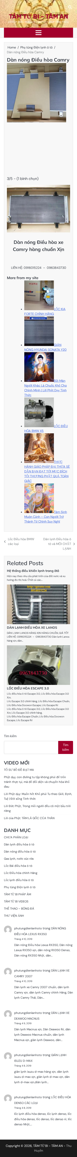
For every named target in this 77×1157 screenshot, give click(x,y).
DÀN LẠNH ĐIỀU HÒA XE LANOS (32, 627)
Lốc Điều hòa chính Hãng (20, 873)
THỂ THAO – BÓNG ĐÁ (19, 909)
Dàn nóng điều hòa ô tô (20, 852)
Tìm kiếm (10, 736)
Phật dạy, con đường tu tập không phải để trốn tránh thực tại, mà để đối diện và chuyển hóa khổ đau (36, 782)
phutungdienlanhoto (28, 928)
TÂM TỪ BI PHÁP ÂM (17, 894)
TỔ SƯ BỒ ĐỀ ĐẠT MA (19, 770)
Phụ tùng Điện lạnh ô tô (20, 887)
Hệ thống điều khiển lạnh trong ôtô (33, 571)
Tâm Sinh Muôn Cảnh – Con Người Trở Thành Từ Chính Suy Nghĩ (45, 517)
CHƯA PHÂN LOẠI (16, 837)
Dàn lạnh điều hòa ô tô (19, 844)
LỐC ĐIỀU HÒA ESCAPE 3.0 (28, 688)
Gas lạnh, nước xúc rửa (19, 859)
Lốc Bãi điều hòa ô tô (18, 866)
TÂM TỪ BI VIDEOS (16, 901)
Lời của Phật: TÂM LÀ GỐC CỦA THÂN (29, 818)
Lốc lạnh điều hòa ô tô (19, 880)
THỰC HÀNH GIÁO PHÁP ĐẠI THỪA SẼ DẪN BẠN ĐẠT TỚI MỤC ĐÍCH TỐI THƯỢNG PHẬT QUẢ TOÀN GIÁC (47, 471)
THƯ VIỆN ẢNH (14, 916)
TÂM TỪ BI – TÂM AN (38, 16)
